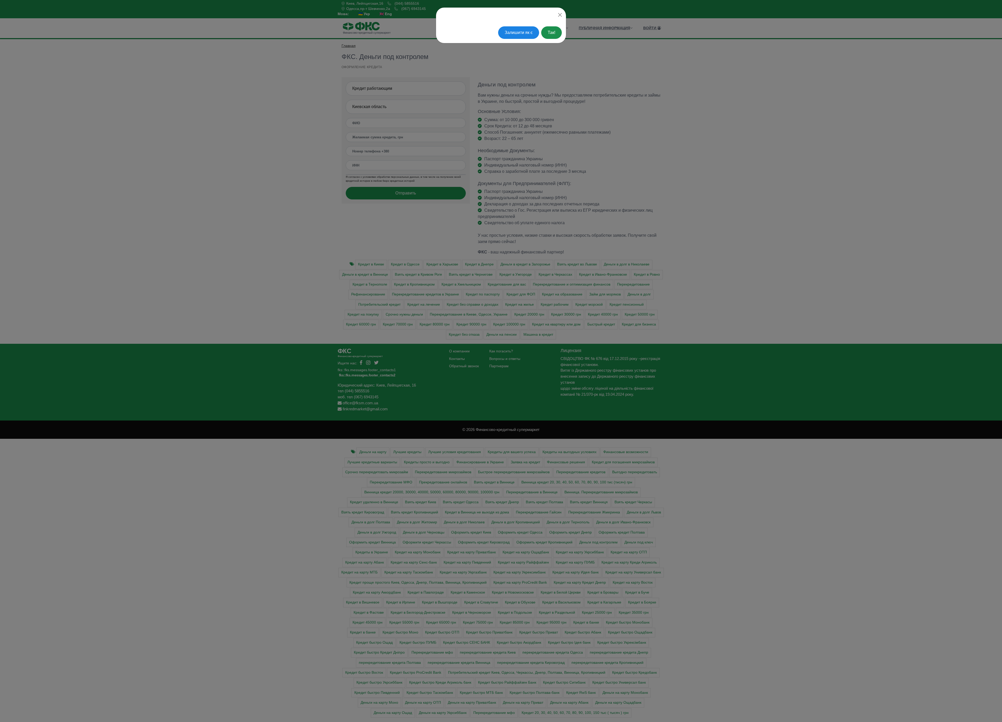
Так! (551, 32)
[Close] (560, 15)
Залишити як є (519, 32)
